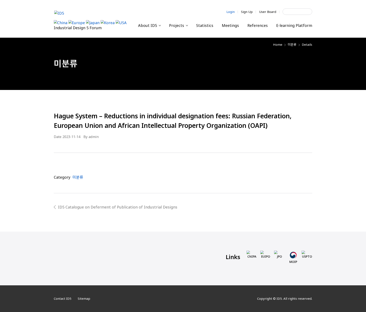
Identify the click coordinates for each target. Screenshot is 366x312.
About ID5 (148, 25)
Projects (177, 25)
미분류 (292, 44)
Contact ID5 (62, 298)
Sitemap (84, 298)
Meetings (230, 25)
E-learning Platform (294, 25)
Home (277, 44)
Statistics (204, 25)
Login (230, 12)
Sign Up (247, 12)
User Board (267, 12)
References (257, 25)
